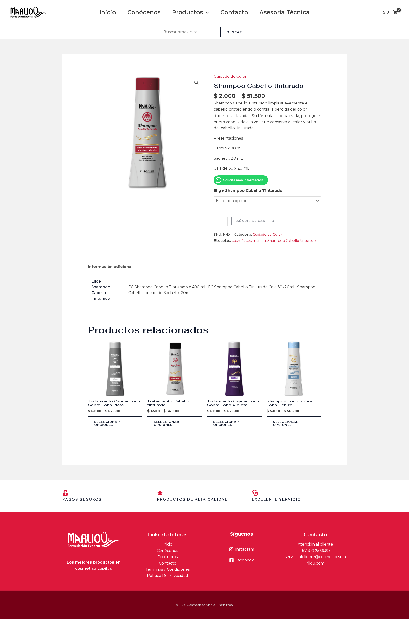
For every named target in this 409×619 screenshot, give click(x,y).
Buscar (234, 32)
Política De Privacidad (167, 575)
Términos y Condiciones (167, 569)
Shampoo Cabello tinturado (291, 241)
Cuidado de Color (230, 76)
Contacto (234, 12)
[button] (206, 12)
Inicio (107, 12)
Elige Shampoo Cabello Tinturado (248, 190)
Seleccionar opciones (107, 423)
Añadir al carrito (255, 221)
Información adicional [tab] (110, 266)
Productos (187, 12)
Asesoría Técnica (284, 12)
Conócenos (144, 12)
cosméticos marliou (249, 241)
